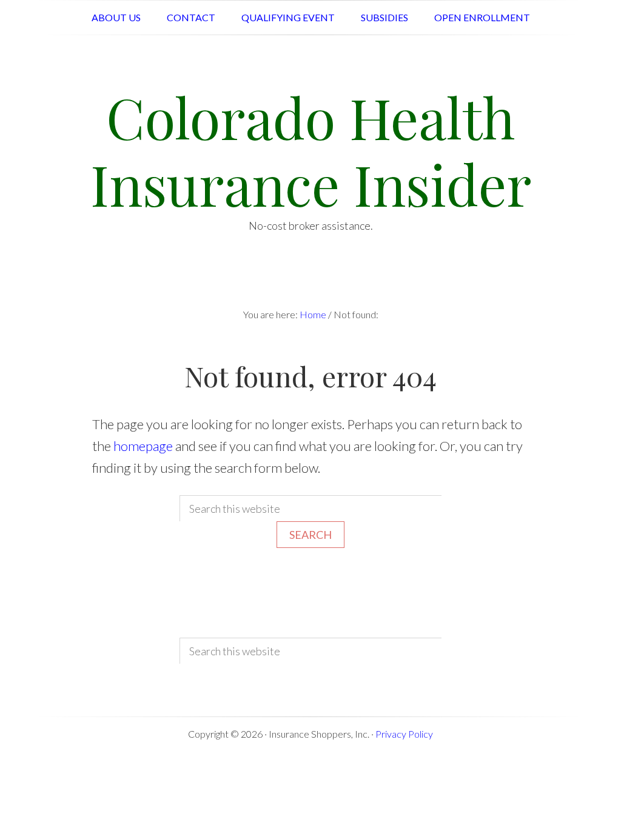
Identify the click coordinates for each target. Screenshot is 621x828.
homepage (143, 446)
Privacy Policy (404, 734)
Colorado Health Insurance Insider (310, 150)
